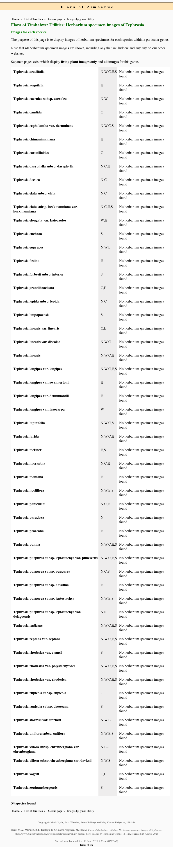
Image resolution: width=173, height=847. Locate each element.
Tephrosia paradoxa (28, 517)
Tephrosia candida (27, 112)
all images (111, 61)
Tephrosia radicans (28, 625)
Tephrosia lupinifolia (29, 422)
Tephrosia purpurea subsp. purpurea (41, 571)
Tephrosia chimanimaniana (34, 139)
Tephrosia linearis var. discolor (36, 341)
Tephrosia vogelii (26, 773)
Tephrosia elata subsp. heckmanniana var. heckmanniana (45, 209)
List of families (33, 19)
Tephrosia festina (26, 260)
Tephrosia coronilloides (31, 152)
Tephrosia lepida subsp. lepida (36, 301)
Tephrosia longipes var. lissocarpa (39, 409)
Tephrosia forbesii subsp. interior (38, 274)
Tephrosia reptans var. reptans (36, 638)
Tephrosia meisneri (27, 449)
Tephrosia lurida (26, 436)
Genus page (55, 19)
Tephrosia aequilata (28, 85)
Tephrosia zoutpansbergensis (35, 787)
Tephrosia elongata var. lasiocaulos (39, 220)
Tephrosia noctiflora (28, 490)
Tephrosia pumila (26, 544)
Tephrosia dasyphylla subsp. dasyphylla (43, 166)
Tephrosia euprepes (28, 247)
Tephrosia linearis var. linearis (36, 328)
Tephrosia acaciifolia (29, 71)
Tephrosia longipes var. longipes (37, 368)
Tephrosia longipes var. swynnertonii (41, 382)
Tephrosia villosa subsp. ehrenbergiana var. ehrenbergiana (46, 749)
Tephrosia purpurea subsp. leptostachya (43, 598)
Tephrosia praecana (28, 530)
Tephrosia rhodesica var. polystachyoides (44, 665)
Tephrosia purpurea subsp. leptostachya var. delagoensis (47, 614)
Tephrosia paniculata (29, 503)
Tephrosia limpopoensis (31, 314)
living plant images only (79, 61)
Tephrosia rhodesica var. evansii (37, 652)
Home (16, 19)
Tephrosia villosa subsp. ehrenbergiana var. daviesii (52, 760)
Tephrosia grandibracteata (33, 287)
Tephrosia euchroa (27, 233)
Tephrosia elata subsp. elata (34, 193)
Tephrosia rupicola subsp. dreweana (40, 706)
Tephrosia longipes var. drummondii (41, 395)
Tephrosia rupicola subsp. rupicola (39, 692)
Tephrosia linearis (27, 355)
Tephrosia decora (26, 179)
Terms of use (86, 845)
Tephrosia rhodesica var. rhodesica (39, 679)
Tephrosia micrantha (29, 463)
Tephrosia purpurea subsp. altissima (41, 584)
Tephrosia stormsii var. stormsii (37, 719)
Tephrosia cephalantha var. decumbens (43, 125)
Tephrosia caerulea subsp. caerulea (40, 98)
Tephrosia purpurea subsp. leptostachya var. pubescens (55, 557)
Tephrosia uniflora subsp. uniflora (39, 733)
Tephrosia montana (28, 476)
